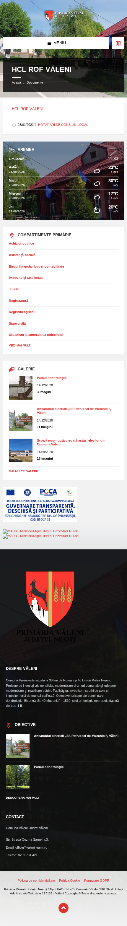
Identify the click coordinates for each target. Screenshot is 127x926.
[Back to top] (63, 908)
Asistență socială (22, 255)
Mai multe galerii (23, 471)
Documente (35, 82)
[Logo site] (63, 26)
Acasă (16, 82)
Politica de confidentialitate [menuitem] (36, 880)
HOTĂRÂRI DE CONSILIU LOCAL (63, 124)
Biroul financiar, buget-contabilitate (36, 266)
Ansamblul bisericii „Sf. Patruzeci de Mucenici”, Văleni (76, 736)
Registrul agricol (22, 312)
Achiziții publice (21, 243)
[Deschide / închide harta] (118, 43)
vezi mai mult (19, 345)
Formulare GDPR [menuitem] (96, 880)
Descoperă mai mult (23, 797)
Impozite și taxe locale (26, 277)
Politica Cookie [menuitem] (69, 880)
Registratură (18, 300)
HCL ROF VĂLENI (27, 109)
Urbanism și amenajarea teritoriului (36, 334)
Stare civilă (17, 323)
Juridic (14, 289)
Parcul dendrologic (51, 378)
